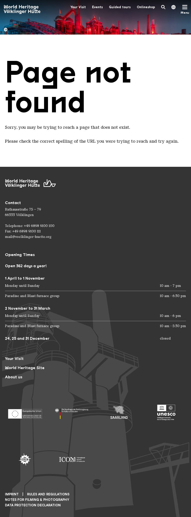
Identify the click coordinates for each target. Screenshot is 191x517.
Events (97, 7)
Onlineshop (146, 7)
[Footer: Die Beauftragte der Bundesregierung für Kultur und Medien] (72, 412)
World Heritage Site (25, 367)
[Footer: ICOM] (72, 459)
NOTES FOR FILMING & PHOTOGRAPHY (37, 500)
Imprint (12, 494)
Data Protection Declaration (33, 505)
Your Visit (78, 7)
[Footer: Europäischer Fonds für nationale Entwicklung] (25, 412)
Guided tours (120, 7)
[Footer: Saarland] (119, 412)
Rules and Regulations (48, 494)
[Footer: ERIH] (25, 459)
